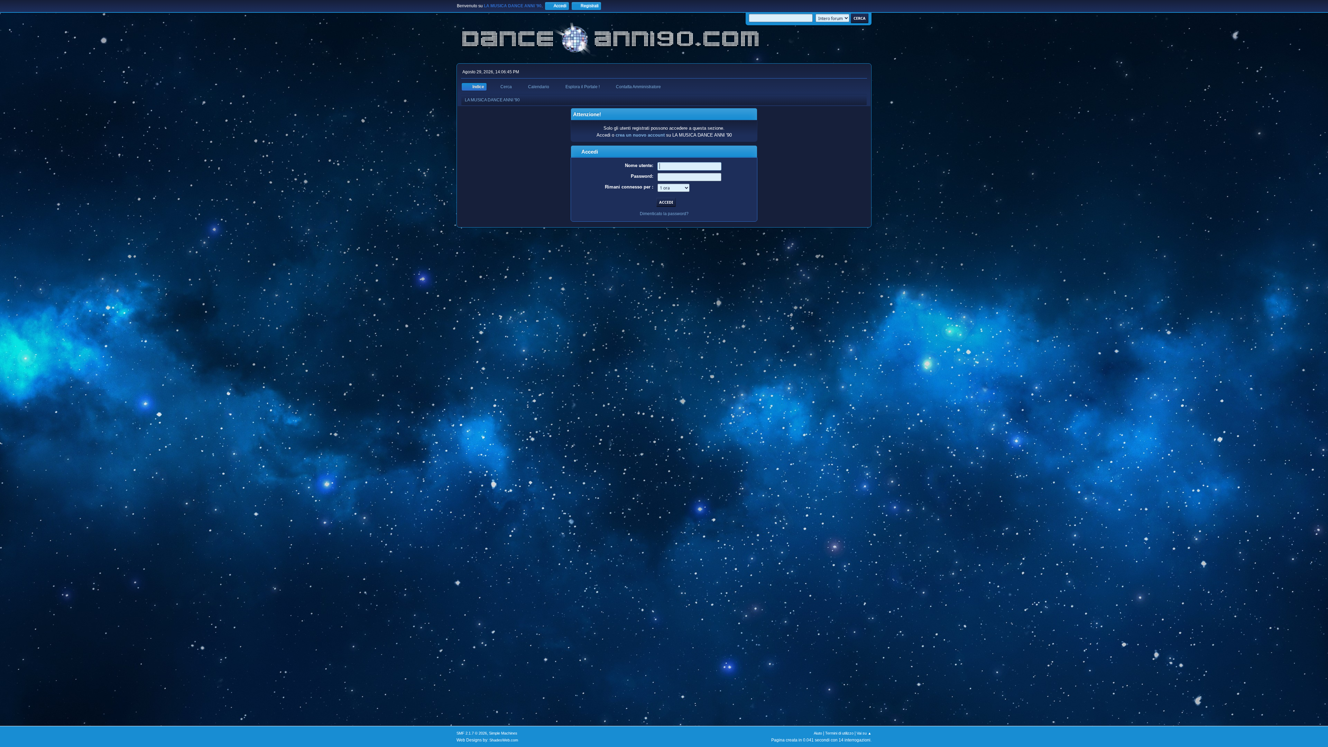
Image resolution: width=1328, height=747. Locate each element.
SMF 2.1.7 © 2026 (471, 733)
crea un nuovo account (640, 135)
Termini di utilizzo (839, 733)
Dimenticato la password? (664, 213)
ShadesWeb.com (503, 740)
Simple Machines (503, 733)
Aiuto (818, 733)
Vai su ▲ (864, 733)
